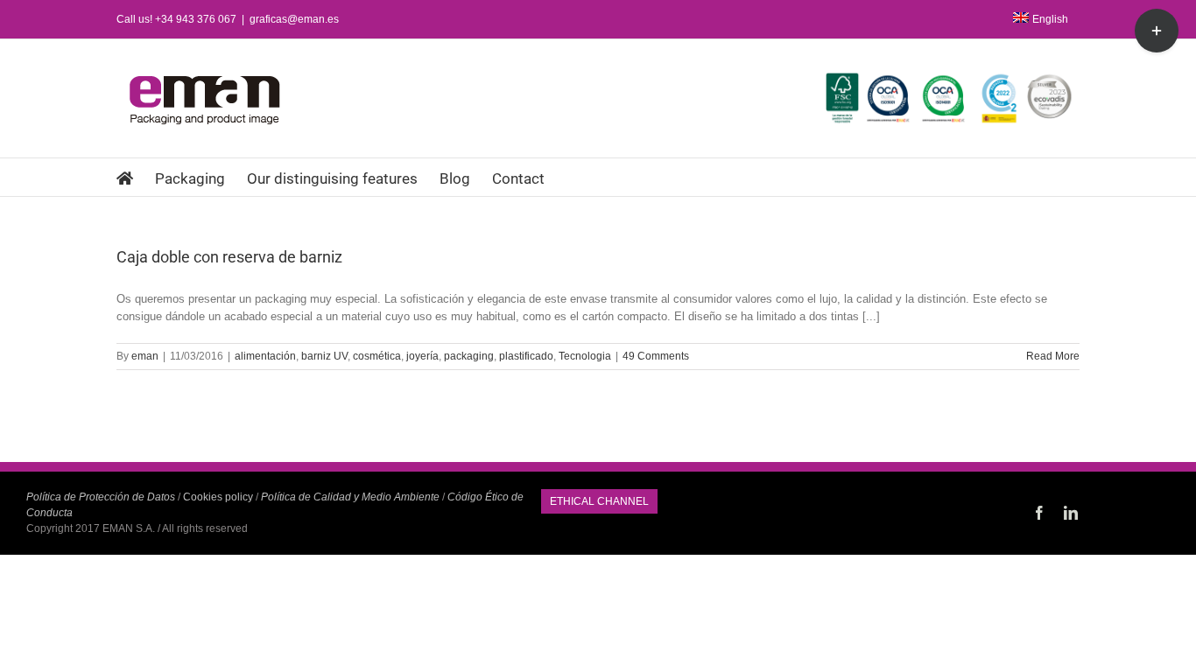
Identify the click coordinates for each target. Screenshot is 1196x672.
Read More (1053, 356)
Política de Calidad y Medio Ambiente (350, 497)
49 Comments (656, 356)
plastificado (526, 356)
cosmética (377, 356)
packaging (469, 356)
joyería (422, 356)
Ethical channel (599, 501)
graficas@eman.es (294, 19)
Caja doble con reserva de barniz (229, 257)
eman (144, 356)
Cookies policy (218, 497)
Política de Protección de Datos (100, 497)
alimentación (265, 356)
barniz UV (324, 356)
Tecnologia (585, 356)
